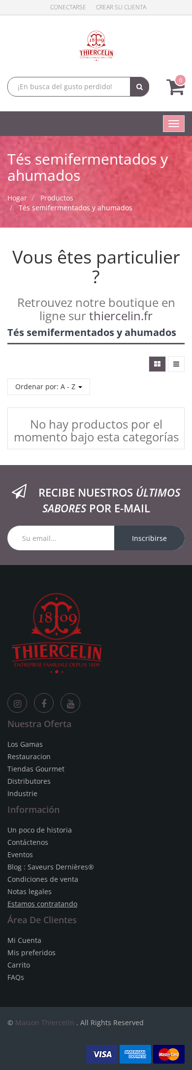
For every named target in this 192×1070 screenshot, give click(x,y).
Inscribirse (149, 538)
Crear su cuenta (121, 7)
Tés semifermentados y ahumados (75, 207)
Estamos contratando (42, 903)
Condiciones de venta (42, 879)
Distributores (29, 781)
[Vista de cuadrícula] (157, 364)
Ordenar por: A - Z (46, 386)
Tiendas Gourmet (35, 768)
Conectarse (68, 7)
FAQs (15, 977)
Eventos (20, 854)
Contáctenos (27, 842)
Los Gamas (25, 744)
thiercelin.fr (121, 315)
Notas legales (29, 891)
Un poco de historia (39, 830)
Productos (56, 197)
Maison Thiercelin (44, 1022)
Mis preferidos (31, 952)
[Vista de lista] (176, 364)
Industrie (22, 793)
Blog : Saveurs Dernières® (50, 866)
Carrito (18, 965)
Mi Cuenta (24, 940)
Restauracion (29, 756)
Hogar (17, 197)
